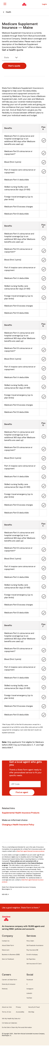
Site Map (31, 1012)
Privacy (18, 1007)
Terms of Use (6, 1012)
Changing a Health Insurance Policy (18, 825)
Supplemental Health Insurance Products (20, 813)
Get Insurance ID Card (34, 963)
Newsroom (5, 950)
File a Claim (30, 941)
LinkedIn (29, 993)
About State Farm (8, 945)
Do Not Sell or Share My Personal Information (17, 1027)
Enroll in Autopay (32, 954)
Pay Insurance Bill (32, 950)
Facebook (30, 979)
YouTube (29, 998)
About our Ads (7, 1007)
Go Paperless (31, 959)
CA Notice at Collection (9, 1023)
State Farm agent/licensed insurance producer (30, 851)
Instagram (30, 989)
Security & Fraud (34, 1007)
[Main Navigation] (5, 4)
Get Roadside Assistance (35, 945)
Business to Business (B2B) (11, 954)
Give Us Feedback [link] (8, 959)
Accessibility (20, 1012)
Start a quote (14, 66)
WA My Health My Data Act (11, 1018)
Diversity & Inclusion (8, 984)
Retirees (5, 989)
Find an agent (22, 792)
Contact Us (5, 941)
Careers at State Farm (9, 979)
